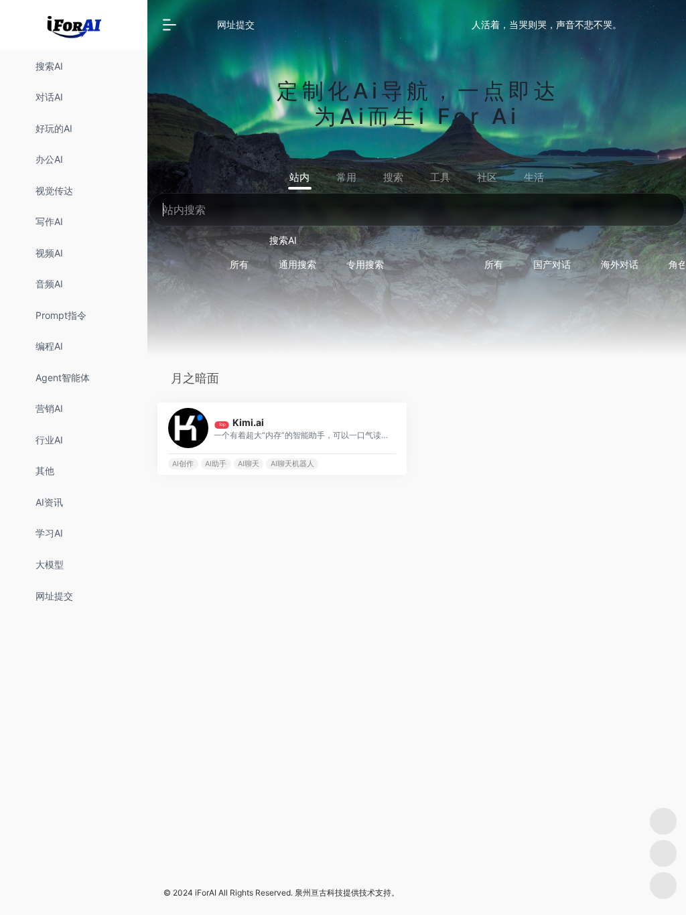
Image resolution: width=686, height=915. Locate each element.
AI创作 (183, 464)
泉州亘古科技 (319, 893)
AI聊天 (248, 464)
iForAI (205, 893)
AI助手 (215, 464)
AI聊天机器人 (292, 464)
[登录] (643, 25)
